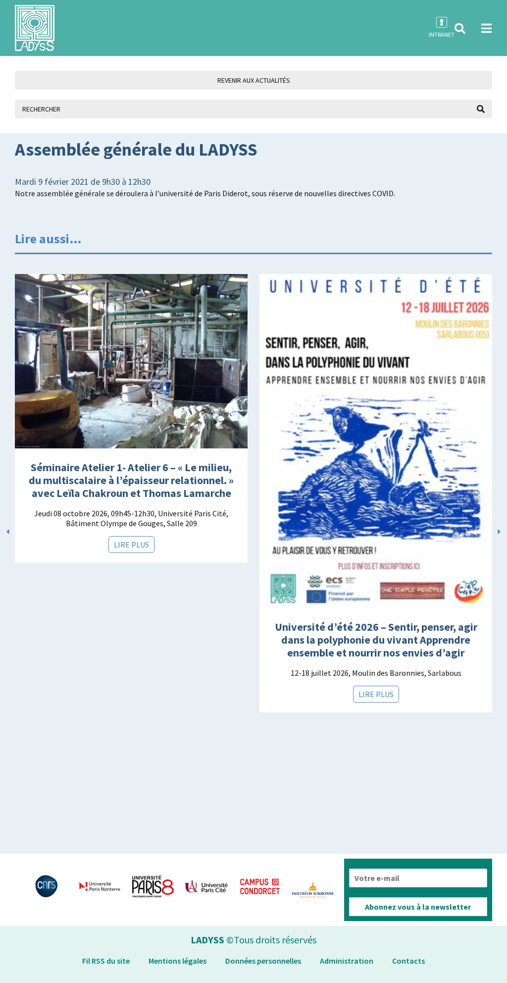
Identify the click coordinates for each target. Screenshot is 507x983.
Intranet (442, 34)
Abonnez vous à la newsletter (418, 907)
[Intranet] (441, 22)
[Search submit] (480, 109)
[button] (460, 28)
